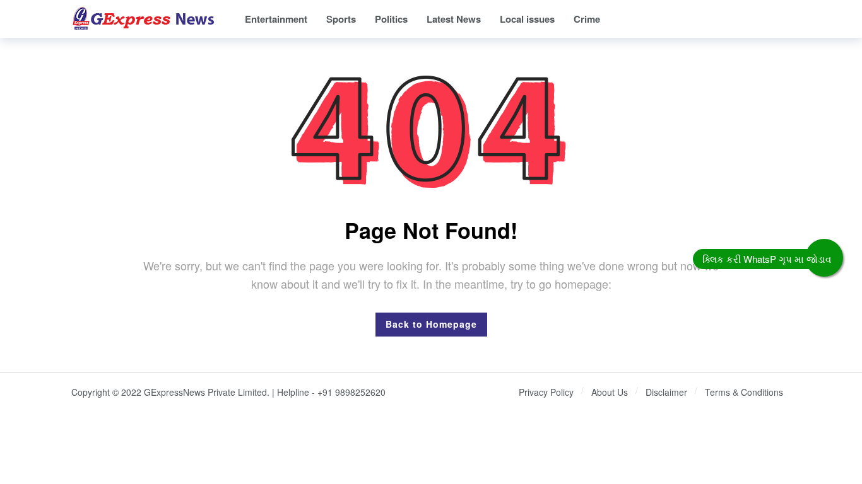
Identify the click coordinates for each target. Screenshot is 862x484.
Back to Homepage (431, 324)
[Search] (781, 18)
